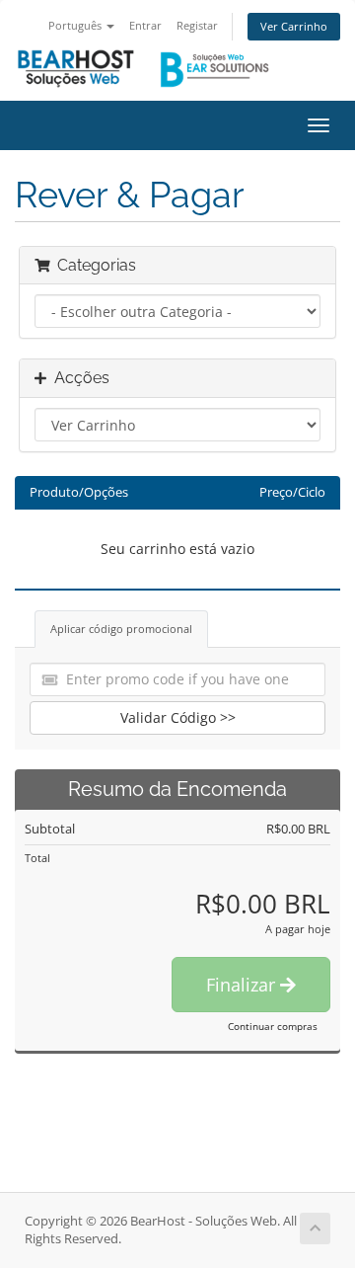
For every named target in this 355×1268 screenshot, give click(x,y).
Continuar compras (273, 1026)
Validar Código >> (178, 717)
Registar (197, 25)
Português (76, 25)
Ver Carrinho (293, 26)
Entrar (145, 25)
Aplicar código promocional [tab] (121, 628)
